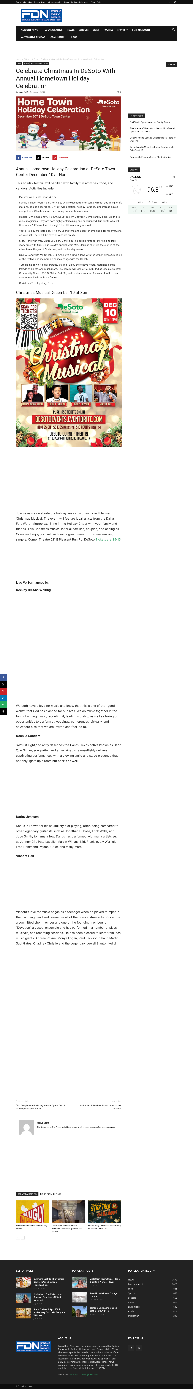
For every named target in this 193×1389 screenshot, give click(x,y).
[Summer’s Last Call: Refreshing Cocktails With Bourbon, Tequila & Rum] (23, 1282)
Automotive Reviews (33, 37)
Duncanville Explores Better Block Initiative (150, 157)
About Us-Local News (36, 2)
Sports (121, 29)
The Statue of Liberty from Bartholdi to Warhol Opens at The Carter (67, 1228)
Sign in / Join (21, 2)
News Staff (23, 92)
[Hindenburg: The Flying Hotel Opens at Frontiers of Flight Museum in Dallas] (23, 1298)
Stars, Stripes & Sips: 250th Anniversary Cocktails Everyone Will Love (49, 1312)
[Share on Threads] (3, 711)
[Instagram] (174, 2)
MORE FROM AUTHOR (50, 1194)
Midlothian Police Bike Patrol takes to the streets (100, 1107)
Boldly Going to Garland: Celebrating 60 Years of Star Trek (153, 139)
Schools (84, 29)
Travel (70, 29)
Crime (96, 29)
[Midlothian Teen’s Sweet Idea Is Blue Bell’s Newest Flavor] (79, 1282)
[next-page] (23, 1237)
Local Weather (53, 29)
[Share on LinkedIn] (3, 698)
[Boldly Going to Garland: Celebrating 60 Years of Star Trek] (104, 1211)
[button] (173, 30)
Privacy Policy (96, 2)
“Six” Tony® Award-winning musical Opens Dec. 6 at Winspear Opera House (40, 1107)
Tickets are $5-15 (108, 539)
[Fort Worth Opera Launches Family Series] (32, 1211)
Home (18, 59)
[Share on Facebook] (3, 677)
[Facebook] (170, 2)
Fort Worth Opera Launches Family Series (150, 122)
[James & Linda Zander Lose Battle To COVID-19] (79, 1311)
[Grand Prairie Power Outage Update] (79, 1297)
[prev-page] (18, 1237)
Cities (26, 59)
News (46, 63)
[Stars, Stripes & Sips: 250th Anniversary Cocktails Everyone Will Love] (23, 1313)
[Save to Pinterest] (3, 691)
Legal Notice (57, 37)
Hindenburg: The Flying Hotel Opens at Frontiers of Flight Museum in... (47, 1297)
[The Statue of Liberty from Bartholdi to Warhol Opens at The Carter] (68, 1211)
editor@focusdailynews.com (84, 1374)
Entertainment (141, 29)
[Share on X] (3, 684)
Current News (29, 29)
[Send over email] (3, 704)
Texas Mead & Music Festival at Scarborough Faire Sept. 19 (152, 148)
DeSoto (35, 59)
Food (74, 37)
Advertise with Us (54, 2)
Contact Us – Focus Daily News (76, 2)
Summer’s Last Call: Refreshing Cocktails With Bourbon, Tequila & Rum (48, 1282)
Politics (108, 29)
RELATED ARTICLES (27, 1194)
